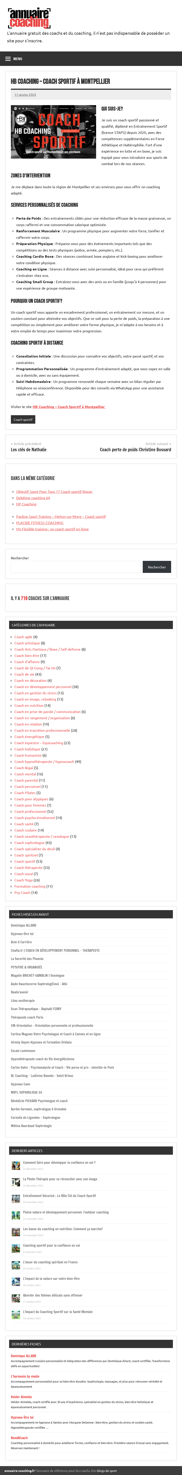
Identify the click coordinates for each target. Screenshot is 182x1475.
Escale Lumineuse (23, 1050)
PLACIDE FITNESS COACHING (39, 522)
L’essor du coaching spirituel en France (50, 1262)
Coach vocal (23, 873)
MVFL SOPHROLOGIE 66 (26, 1092)
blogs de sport (107, 1471)
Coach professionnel (30, 811)
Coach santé (24, 823)
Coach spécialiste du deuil (34, 848)
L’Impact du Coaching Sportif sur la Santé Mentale (58, 1312)
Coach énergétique (29, 736)
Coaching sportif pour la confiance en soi (51, 1245)
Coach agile (23, 636)
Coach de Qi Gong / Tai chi (34, 668)
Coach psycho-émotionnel (34, 817)
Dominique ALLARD (23, 925)
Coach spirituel (26, 855)
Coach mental (25, 774)
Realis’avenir (19, 992)
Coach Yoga (23, 880)
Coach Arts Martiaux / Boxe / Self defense (47, 649)
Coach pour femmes (30, 805)
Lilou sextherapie (23, 1000)
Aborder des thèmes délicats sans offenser (53, 1295)
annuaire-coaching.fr (19, 1471)
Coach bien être (26, 655)
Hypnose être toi (22, 934)
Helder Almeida (21, 1397)
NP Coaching (26, 504)
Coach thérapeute (28, 867)
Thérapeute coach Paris (27, 1017)
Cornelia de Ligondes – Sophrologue (35, 1117)
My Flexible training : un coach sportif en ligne (52, 529)
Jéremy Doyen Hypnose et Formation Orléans (41, 1042)
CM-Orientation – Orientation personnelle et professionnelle (52, 1025)
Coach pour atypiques (31, 799)
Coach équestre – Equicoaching (38, 742)
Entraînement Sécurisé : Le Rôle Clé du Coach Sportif (59, 1195)
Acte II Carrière (21, 942)
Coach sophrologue (29, 842)
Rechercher (20, 558)
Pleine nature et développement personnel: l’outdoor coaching (66, 1212)
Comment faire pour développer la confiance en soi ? (59, 1162)
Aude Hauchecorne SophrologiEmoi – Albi (39, 984)
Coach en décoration (30, 680)
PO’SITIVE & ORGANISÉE (26, 967)
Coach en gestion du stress (35, 693)
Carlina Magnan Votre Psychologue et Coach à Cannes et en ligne (56, 1034)
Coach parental (26, 780)
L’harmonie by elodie (25, 1376)
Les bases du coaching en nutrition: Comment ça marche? (63, 1229)
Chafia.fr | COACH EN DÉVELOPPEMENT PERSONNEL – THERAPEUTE (55, 950)
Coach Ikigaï (23, 767)
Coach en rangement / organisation (42, 717)
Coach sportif (23, 419)
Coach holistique (27, 749)
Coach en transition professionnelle (42, 730)
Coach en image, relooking (35, 699)
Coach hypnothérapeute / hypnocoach (44, 761)
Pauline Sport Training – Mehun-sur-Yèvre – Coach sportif (61, 516)
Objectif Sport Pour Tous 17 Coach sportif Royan (54, 491)
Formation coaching (30, 886)
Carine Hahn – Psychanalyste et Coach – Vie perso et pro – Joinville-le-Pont (62, 1067)
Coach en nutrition (29, 705)
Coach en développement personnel (42, 686)
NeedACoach (19, 1438)
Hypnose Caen (20, 1084)
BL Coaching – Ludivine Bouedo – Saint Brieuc (42, 1075)
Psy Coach (22, 892)
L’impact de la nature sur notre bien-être (51, 1278)
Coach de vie (24, 674)
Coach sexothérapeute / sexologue (41, 836)
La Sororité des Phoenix (27, 958)
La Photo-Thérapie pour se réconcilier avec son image (60, 1179)
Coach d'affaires (27, 661)
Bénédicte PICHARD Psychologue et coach (39, 1101)
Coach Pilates (25, 792)
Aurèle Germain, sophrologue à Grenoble (38, 1109)
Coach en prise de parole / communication (47, 711)
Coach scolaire (25, 830)
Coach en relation (28, 724)
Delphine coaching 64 (33, 497)
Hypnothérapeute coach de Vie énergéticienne (42, 1059)
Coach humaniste (28, 755)
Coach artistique (27, 643)
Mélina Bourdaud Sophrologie (31, 1126)
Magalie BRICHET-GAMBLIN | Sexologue (37, 975)
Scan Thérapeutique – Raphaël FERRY (36, 1009)
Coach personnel (27, 786)
